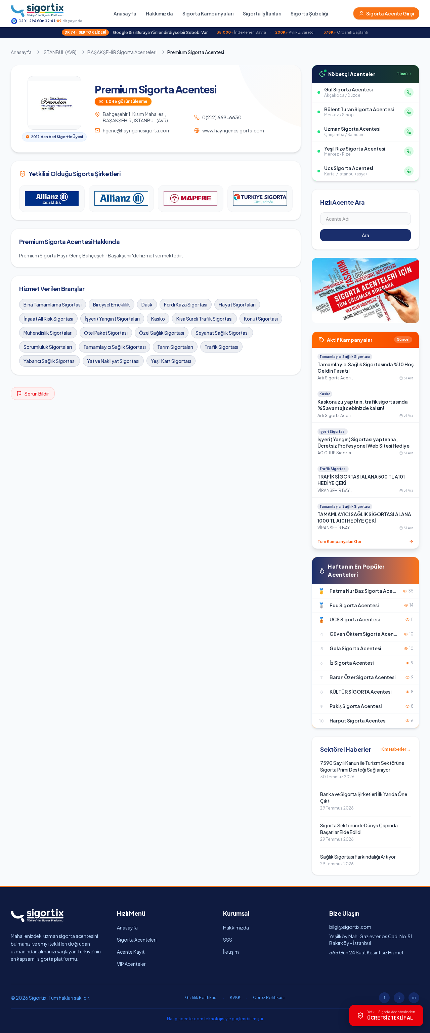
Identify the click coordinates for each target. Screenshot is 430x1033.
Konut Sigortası (261, 319)
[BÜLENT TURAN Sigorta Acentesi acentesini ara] (409, 112)
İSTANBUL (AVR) (59, 52)
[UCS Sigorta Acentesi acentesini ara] (409, 171)
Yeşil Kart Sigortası (171, 361)
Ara (365, 235)
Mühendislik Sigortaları (48, 333)
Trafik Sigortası (221, 347)
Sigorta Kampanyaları (207, 13)
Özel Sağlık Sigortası (161, 333)
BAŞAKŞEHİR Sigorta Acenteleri (122, 52)
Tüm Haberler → (395, 749)
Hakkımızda (159, 13)
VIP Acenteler (131, 964)
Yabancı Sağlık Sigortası (50, 361)
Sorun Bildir (37, 393)
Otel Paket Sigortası (106, 333)
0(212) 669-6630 (222, 117)
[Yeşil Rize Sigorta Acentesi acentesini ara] (409, 151)
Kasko (158, 319)
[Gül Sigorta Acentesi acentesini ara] (409, 92)
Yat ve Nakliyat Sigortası (113, 361)
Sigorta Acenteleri (137, 940)
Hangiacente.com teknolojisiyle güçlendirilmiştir (215, 1018)
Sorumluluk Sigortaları (48, 347)
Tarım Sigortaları (175, 347)
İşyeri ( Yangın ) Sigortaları (112, 319)
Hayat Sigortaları (237, 304)
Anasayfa (125, 13)
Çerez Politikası (269, 997)
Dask (147, 304)
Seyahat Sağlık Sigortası (222, 333)
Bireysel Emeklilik (111, 304)
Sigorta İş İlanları (262, 13)
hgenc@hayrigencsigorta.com (137, 130)
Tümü (402, 74)
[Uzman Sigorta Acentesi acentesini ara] (409, 131)
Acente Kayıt (131, 952)
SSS (227, 940)
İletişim (231, 952)
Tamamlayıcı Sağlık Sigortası (114, 347)
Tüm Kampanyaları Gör (339, 541)
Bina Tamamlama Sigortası (53, 304)
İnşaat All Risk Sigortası (48, 319)
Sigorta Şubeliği (309, 13)
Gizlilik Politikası (201, 997)
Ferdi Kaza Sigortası (185, 304)
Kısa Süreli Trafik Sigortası (204, 319)
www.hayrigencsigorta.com (233, 130)
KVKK (235, 997)
